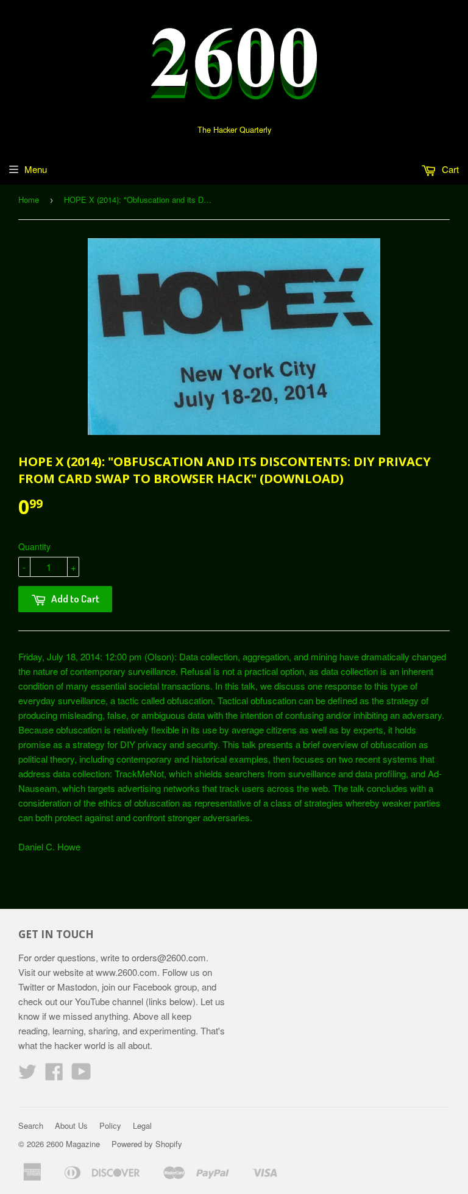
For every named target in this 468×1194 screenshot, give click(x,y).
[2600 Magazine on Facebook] (54, 1075)
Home (28, 199)
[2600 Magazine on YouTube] (81, 1075)
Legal (142, 1125)
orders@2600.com (169, 957)
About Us (71, 1125)
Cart (449, 169)
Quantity (34, 546)
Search (30, 1125)
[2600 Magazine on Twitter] (27, 1075)
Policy (110, 1125)
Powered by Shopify (147, 1144)
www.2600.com (126, 972)
